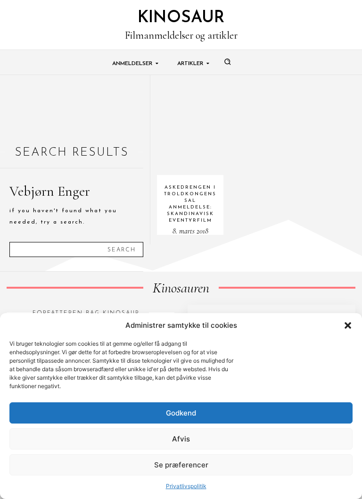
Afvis (181, 438)
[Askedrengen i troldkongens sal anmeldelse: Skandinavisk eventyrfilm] (190, 125)
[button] (348, 325)
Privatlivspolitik (186, 486)
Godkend (181, 412)
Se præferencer (181, 464)
